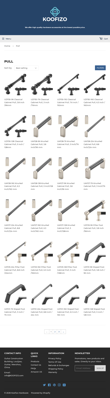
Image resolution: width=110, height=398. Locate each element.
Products (35, 361)
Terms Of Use (54, 362)
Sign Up (100, 368)
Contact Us (36, 365)
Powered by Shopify (40, 393)
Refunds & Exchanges (58, 365)
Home (7, 46)
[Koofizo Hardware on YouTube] (64, 385)
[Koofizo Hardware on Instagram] (59, 385)
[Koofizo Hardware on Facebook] (49, 385)
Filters (100, 68)
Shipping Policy (55, 369)
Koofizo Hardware (19, 393)
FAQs (33, 368)
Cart (105, 39)
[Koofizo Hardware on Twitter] (44, 385)
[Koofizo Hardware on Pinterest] (54, 385)
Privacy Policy (54, 358)
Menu (8, 39)
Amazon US (36, 372)
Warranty (52, 372)
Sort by (8, 68)
